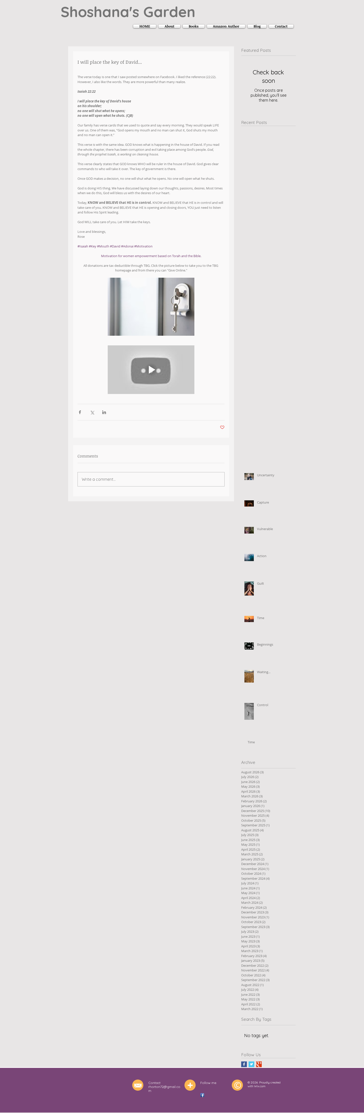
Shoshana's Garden (128, 11)
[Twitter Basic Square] (251, 1064)
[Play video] (151, 369)
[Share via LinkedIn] (104, 412)
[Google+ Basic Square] (259, 1064)
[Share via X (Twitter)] (92, 412)
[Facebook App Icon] (202, 1095)
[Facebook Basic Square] (244, 1064)
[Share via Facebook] (80, 412)
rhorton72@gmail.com (164, 1089)
